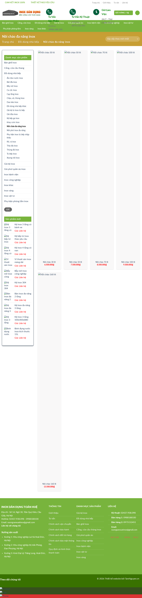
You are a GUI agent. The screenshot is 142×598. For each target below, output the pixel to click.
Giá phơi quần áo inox (15, 169)
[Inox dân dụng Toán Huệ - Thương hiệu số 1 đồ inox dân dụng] (22, 12)
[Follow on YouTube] (37, 579)
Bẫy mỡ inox (12, 86)
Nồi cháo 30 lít (49, 262)
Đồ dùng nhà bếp (42, 23)
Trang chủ (96, 3)
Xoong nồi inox (13, 158)
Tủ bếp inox (12, 154)
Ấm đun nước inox (15, 78)
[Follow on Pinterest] (28, 579)
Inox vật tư (128, 23)
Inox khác (42, 29)
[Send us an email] (138, 3)
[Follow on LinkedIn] (33, 579)
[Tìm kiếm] (137, 13)
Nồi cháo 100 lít (128, 262)
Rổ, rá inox (11, 142)
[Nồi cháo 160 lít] (49, 377)
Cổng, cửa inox (24, 23)
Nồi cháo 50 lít (75, 262)
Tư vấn (116, 3)
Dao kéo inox (12, 102)
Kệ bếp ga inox (13, 118)
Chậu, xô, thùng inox (15, 98)
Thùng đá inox (13, 150)
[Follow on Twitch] (41, 579)
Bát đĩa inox (12, 82)
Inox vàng (29, 29)
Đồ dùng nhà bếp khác (16, 106)
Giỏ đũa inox (12, 114)
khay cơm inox (13, 122)
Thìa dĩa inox (12, 146)
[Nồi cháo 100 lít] (128, 155)
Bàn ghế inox (7, 23)
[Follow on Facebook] (130, 3)
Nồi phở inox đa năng (16, 130)
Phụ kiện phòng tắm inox (16, 201)
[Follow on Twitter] (136, 3)
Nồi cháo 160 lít (49, 484)
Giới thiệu (107, 3)
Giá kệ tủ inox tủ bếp (16, 110)
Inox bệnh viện (11, 174)
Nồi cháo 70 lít (102, 262)
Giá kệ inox (9, 164)
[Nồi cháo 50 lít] (75, 155)
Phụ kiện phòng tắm (12, 29)
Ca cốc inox (12, 90)
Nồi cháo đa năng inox (16, 126)
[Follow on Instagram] (133, 3)
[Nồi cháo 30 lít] (49, 155)
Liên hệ (125, 3)
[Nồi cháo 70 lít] (102, 155)
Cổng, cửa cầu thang (14, 68)
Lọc (8, 209)
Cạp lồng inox (12, 94)
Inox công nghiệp (12, 180)
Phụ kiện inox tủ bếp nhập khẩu (18, 136)
